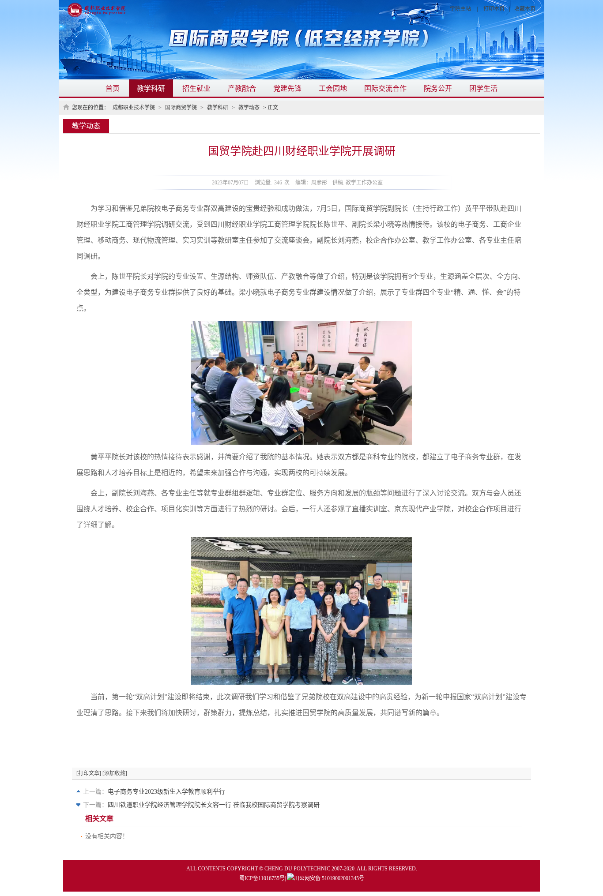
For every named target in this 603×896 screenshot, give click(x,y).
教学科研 (151, 88)
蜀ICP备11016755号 (262, 878)
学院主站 (460, 9)
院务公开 (438, 88)
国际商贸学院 (181, 108)
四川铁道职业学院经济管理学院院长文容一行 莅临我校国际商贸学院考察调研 (214, 805)
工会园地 (333, 88)
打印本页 (494, 9)
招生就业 (196, 88)
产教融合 (242, 88)
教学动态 (249, 108)
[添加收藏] (114, 773)
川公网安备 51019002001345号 (329, 878)
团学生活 (483, 88)
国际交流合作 (385, 88)
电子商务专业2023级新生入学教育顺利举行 (166, 791)
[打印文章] (88, 773)
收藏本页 (524, 9)
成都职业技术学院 (134, 108)
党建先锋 (287, 88)
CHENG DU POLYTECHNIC (297, 869)
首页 (113, 88)
